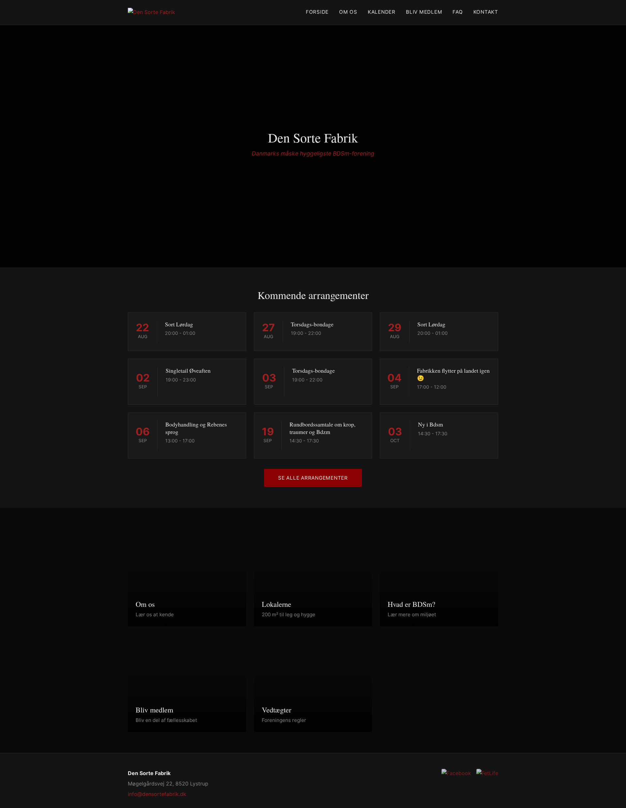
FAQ (458, 12)
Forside (317, 12)
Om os (348, 12)
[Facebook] (456, 773)
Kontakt (485, 12)
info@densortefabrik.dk (157, 794)
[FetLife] (487, 773)
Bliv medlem (424, 12)
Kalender (381, 12)
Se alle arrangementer (313, 478)
